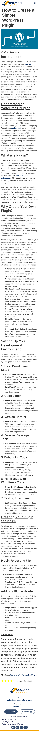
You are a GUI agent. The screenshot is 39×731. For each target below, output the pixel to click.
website (28, 64)
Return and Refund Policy (12, 724)
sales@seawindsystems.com (19, 700)
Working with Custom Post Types (23, 675)
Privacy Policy (7, 722)
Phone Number (19, 704)
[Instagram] (22, 727)
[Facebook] (13, 727)
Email (20, 697)
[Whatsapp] (26, 727)
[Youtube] (17, 727)
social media (16, 128)
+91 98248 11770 (19, 707)
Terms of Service (9, 719)
